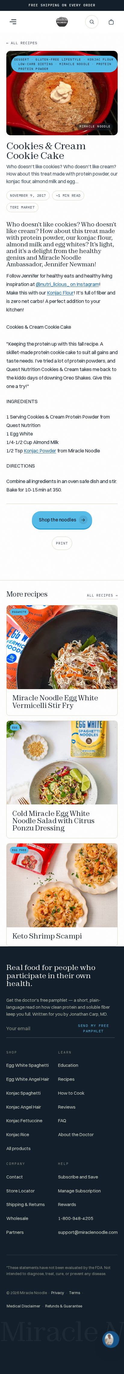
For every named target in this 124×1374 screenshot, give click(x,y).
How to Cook (71, 1093)
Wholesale (17, 1218)
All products (18, 1148)
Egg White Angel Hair (27, 1079)
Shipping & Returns (25, 1204)
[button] (111, 21)
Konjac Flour (60, 293)
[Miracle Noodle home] (62, 21)
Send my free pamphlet (93, 1028)
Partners (15, 1232)
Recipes (66, 1079)
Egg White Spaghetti (27, 1065)
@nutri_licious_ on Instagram (67, 284)
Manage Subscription (79, 1191)
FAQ (62, 1120)
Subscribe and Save (78, 1177)
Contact (14, 1177)
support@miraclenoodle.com (88, 1232)
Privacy (57, 1292)
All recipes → (102, 595)
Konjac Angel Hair (23, 1107)
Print (62, 543)
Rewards (67, 1204)
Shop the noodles (62, 520)
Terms (74, 1292)
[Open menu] (13, 21)
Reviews (67, 1107)
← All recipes (21, 43)
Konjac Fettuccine (24, 1120)
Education (68, 1065)
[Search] (91, 21)
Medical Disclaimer (23, 1306)
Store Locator (20, 1191)
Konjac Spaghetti (23, 1093)
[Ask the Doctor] (110, 1339)
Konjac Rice (17, 1134)
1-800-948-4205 (75, 1218)
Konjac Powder (40, 451)
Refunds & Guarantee (63, 1306)
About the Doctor (76, 1134)
